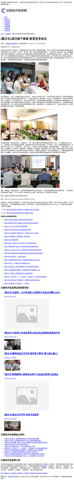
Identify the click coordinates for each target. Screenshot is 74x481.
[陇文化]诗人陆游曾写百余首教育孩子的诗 (17, 230)
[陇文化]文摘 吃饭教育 (11, 240)
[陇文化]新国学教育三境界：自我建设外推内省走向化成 (22, 260)
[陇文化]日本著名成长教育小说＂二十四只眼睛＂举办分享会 (25, 456)
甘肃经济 (7, 21)
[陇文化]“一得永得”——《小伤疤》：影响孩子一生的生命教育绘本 (25, 276)
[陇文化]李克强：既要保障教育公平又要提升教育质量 (21, 266)
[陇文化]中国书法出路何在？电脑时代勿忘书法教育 (22, 209)
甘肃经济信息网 (10, 43)
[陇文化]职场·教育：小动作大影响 (15, 256)
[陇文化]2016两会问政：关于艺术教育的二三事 (20, 446)
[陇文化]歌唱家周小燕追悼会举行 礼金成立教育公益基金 (31, 374)
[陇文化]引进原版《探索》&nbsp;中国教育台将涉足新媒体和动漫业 (26, 442)
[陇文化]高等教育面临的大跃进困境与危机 (19, 213)
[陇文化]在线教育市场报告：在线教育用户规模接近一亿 (22, 270)
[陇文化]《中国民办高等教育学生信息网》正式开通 (21, 452)
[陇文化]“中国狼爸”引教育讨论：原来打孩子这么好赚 (21, 233)
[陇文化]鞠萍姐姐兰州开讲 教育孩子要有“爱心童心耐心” (31, 353)
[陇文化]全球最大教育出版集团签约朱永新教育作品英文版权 (23, 253)
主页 (2, 34)
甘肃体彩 (7, 30)
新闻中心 (7, 19)
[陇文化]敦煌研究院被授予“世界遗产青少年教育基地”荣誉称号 (25, 454)
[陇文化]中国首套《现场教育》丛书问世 (17, 236)
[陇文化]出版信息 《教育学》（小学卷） (17, 283)
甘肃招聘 (7, 26)
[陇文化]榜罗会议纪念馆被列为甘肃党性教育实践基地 (21, 223)
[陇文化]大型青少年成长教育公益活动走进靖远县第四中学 (32, 333)
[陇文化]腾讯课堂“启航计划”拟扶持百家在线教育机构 (21, 246)
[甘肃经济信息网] (14, 14)
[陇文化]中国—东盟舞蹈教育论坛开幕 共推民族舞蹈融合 (23, 440)
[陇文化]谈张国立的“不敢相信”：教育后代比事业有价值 (22, 280)
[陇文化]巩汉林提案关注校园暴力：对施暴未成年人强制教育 (24, 450)
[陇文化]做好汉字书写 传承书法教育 (21, 414)
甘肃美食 (7, 28)
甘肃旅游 (7, 23)
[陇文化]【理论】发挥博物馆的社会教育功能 (18, 273)
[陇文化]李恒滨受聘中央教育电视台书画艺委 (18, 219)
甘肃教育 (7, 24)
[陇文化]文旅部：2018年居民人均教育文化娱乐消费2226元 (32, 292)
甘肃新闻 (44, 466)
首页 (5, 17)
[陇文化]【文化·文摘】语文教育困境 (15, 226)
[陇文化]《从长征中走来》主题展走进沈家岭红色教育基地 (22, 250)
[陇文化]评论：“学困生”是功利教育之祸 (17, 263)
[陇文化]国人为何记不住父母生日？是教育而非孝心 (20, 243)
